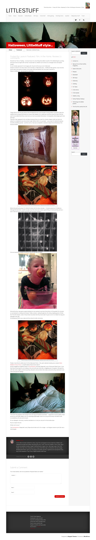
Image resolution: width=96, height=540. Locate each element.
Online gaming (50, 16)
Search (84, 53)
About (14, 16)
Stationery (75, 80)
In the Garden (76, 92)
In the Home (46, 56)
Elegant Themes (72, 536)
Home (10, 16)
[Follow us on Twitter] (76, 20)
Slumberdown (32, 366)
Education (20, 16)
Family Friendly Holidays (78, 98)
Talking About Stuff (75, 16)
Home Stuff (42, 16)
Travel (83, 16)
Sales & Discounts (77, 68)
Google (28, 457)
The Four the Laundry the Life (80, 106)
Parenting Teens (59, 16)
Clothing (75, 83)
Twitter (33, 457)
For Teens (75, 86)
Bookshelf (75, 74)
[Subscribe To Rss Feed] (84, 20)
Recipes (75, 71)
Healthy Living (76, 95)
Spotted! (67, 16)
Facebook (31, 457)
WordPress (87, 536)
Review (55, 56)
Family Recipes (28, 16)
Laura (22, 56)
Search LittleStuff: (75, 51)
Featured (19, 50)
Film (38, 56)
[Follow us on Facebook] (80, 20)
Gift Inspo (36, 16)
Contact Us (75, 61)
